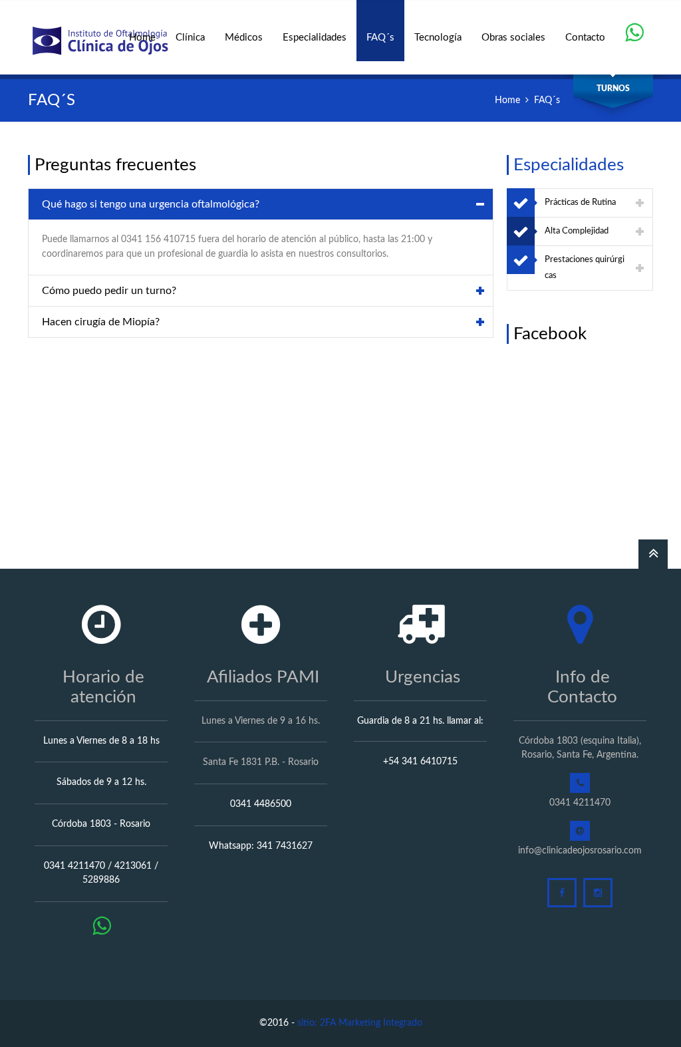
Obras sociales (513, 38)
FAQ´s (380, 38)
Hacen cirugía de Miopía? (101, 322)
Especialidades (314, 38)
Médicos (244, 38)
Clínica (190, 38)
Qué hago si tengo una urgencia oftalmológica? (150, 204)
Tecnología (438, 38)
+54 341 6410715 (420, 761)
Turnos (613, 88)
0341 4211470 (580, 803)
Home (142, 38)
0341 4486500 (260, 804)
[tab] (261, 204)
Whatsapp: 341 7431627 (261, 846)
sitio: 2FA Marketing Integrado (359, 1023)
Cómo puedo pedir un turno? (109, 290)
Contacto (585, 38)
